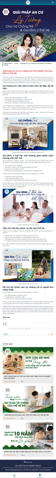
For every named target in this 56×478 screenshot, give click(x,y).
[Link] (26, 328)
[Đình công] (15, 328)
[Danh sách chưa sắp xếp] (20, 328)
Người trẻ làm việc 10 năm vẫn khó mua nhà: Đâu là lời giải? (27, 452)
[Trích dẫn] (22, 328)
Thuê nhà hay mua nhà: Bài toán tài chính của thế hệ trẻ (26, 415)
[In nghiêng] (11, 328)
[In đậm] (9, 328)
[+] (29, 328)
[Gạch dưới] (13, 328)
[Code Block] (24, 328)
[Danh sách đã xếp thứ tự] (17, 328)
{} (27, 328)
